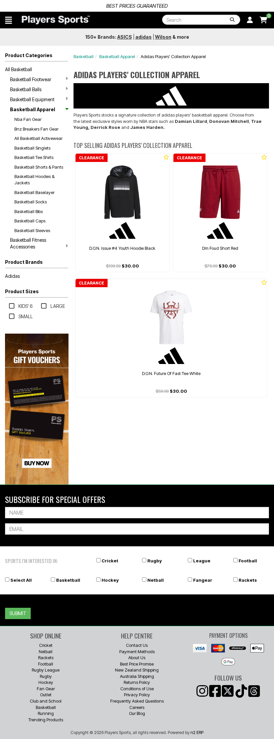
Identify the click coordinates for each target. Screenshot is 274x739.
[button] (8, 20)
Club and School (45, 701)
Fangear (202, 580)
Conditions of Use (137, 688)
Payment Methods (137, 651)
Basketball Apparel (32, 109)
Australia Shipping (137, 676)
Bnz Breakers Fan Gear (36, 129)
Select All (21, 580)
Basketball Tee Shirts (33, 157)
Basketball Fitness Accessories (28, 243)
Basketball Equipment (32, 99)
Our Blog (137, 713)
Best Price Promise (137, 664)
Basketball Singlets (32, 148)
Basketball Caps (29, 220)
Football (248, 560)
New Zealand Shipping (137, 670)
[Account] (250, 20)
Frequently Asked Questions (137, 701)
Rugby (154, 560)
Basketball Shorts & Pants (38, 167)
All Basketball (18, 69)
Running (46, 713)
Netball (155, 580)
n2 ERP (196, 732)
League (202, 560)
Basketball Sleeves (32, 230)
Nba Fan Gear (27, 119)
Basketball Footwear (30, 79)
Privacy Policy (137, 694)
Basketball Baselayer (34, 192)
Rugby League (45, 670)
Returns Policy (137, 682)
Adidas (12, 276)
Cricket (110, 560)
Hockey (110, 580)
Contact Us (137, 645)
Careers (136, 707)
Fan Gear (46, 688)
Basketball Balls (25, 89)
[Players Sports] (56, 20)
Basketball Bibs (28, 211)
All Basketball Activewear (38, 138)
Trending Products (45, 719)
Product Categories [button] (28, 55)
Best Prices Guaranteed (137, 6)
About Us (136, 657)
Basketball (84, 56)
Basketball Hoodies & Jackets (34, 179)
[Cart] (263, 20)
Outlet (45, 694)
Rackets (248, 580)
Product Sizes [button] (22, 291)
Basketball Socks (30, 201)
